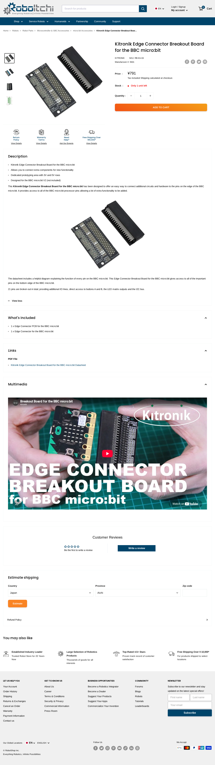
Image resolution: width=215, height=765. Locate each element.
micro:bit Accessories (83, 30)
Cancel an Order (11, 706)
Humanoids (61, 21)
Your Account (10, 686)
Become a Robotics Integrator (103, 686)
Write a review (136, 548)
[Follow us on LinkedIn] (131, 748)
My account (178, 10)
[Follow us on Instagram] (107, 748)
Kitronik (120, 58)
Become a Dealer (97, 691)
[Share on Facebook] (187, 61)
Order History (10, 691)
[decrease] (131, 95)
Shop (17, 21)
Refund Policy (14, 619)
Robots (15, 30)
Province (100, 585)
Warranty (7, 711)
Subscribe (190, 712)
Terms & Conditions (54, 696)
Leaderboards (142, 706)
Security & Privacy (54, 701)
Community (100, 21)
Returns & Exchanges (14, 701)
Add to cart (161, 107)
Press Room (50, 711)
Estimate (17, 603)
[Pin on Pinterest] (193, 61)
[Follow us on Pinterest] (113, 748)
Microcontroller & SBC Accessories (53, 30)
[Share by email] (205, 61)
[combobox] (100, 8)
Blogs (138, 691)
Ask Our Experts (66, 143)
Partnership (82, 21)
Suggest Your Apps (98, 701)
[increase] (150, 95)
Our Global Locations (12, 743)
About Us (49, 686)
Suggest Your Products (100, 696)
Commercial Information (56, 706)
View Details (16, 143)
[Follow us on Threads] (137, 748)
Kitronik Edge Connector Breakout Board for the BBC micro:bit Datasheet (48, 365)
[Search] (143, 8)
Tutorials (139, 701)
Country (12, 585)
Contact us (8, 720)
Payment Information (14, 715)
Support (116, 21)
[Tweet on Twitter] (199, 61)
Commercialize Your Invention (103, 706)
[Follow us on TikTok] (125, 748)
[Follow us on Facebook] (95, 748)
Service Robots (37, 21)
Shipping (7, 696)
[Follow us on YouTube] (119, 748)
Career (47, 691)
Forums (139, 686)
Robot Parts (28, 30)
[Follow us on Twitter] (101, 748)
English (42, 743)
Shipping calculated (150, 78)
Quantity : (120, 95)
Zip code (187, 585)
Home (5, 30)
